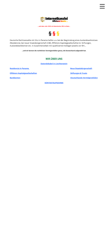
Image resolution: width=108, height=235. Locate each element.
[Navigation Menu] (102, 6)
